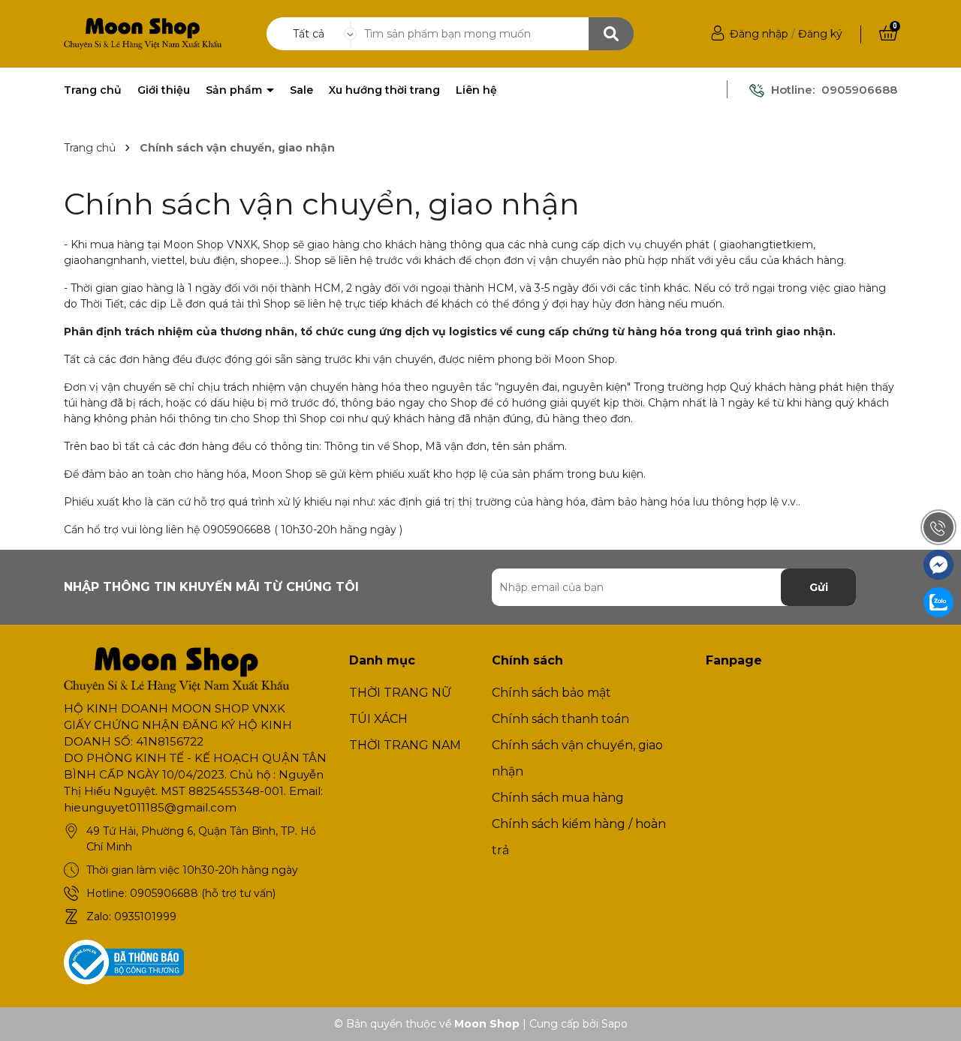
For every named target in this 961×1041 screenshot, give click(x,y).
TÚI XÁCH (378, 719)
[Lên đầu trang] (934, 1015)
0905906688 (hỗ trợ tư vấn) (203, 893)
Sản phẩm (235, 90)
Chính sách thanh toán (560, 719)
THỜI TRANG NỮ (400, 693)
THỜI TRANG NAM (405, 745)
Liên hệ (476, 90)
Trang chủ (93, 90)
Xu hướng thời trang (384, 90)
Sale (301, 90)
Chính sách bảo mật (551, 693)
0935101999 (145, 916)
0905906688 (859, 89)
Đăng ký (820, 33)
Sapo (614, 1023)
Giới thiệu (163, 90)
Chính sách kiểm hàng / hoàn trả (579, 837)
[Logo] (142, 33)
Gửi (818, 587)
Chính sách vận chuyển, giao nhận (322, 203)
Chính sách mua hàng (558, 797)
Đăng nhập (759, 33)
